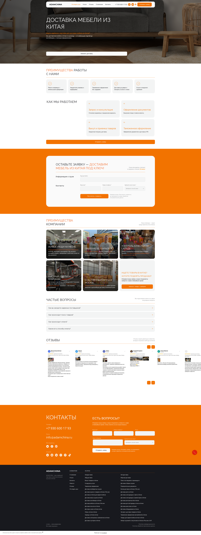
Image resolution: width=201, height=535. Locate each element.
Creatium (104, 533)
